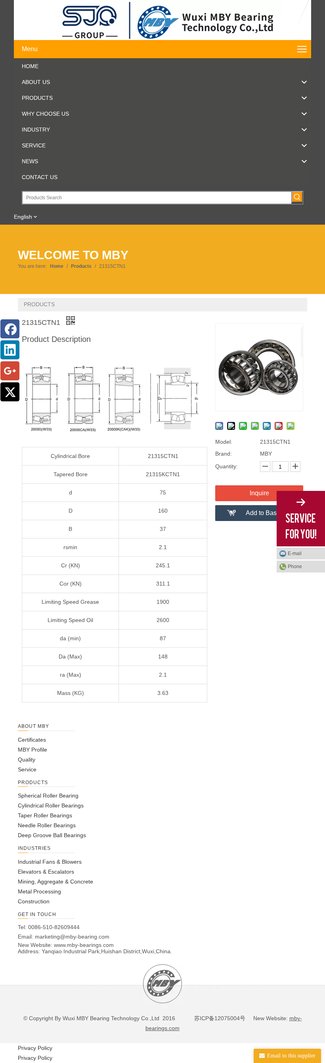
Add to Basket (265, 513)
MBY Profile (32, 749)
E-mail (295, 553)
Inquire (259, 493)
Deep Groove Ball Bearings (52, 835)
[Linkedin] (9, 349)
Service (27, 769)
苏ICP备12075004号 (219, 1018)
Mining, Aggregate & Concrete (55, 881)
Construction (34, 901)
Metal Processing (39, 891)
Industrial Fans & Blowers (50, 862)
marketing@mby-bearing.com (72, 936)
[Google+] (9, 370)
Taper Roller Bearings (45, 815)
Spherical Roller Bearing (48, 795)
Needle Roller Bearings (47, 825)
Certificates (32, 740)
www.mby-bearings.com (84, 945)
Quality (26, 759)
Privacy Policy (35, 1048)
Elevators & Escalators (46, 871)
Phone (295, 566)
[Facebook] (9, 328)
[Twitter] (9, 391)
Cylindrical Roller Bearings (51, 805)
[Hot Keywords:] (297, 196)
